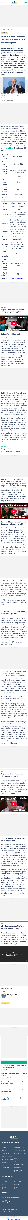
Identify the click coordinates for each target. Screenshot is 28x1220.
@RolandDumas (18, 278)
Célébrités (9, 29)
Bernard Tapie (5, 1003)
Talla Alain (18, 45)
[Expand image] (26, 78)
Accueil (3, 29)
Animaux (3, 1069)
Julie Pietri (9, 148)
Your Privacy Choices (15, 1219)
